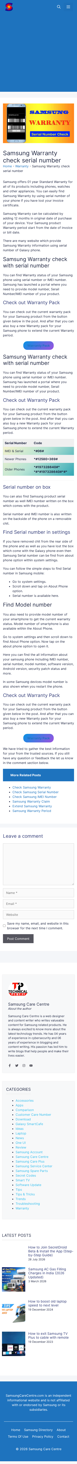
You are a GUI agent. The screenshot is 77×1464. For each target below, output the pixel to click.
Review (21, 1147)
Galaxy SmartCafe (29, 1124)
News (20, 1138)
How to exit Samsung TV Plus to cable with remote (48, 1335)
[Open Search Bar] (59, 7)
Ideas (19, 1129)
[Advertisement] (38, 54)
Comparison (25, 1110)
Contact (63, 1436)
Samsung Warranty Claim (31, 801)
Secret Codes (26, 1175)
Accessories (25, 1100)
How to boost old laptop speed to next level (47, 1303)
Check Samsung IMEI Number (34, 797)
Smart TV (23, 1180)
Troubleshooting (28, 1204)
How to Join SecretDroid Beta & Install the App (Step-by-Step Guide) (50, 1251)
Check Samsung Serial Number (35, 792)
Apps (19, 1105)
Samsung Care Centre (32, 1157)
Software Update (28, 1185)
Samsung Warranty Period (31, 811)
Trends (21, 1199)
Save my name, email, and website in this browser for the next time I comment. (38, 925)
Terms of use (18, 1436)
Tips (19, 1189)
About (61, 1430)
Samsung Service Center (34, 1166)
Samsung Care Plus (30, 1161)
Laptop (21, 1133)
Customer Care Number (33, 1114)
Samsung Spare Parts (32, 1171)
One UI (21, 1143)
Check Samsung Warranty (31, 787)
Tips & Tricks (25, 1194)
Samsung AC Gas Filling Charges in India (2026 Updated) (47, 1273)
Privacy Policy (42, 1436)
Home (7, 166)
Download (23, 1119)
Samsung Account (29, 1152)
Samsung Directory (38, 1430)
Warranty (22, 166)
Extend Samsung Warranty (32, 806)
